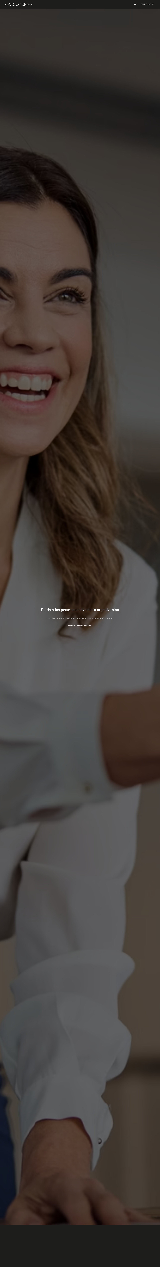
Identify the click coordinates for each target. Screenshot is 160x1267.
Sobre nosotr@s (147, 4)
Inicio (136, 4)
